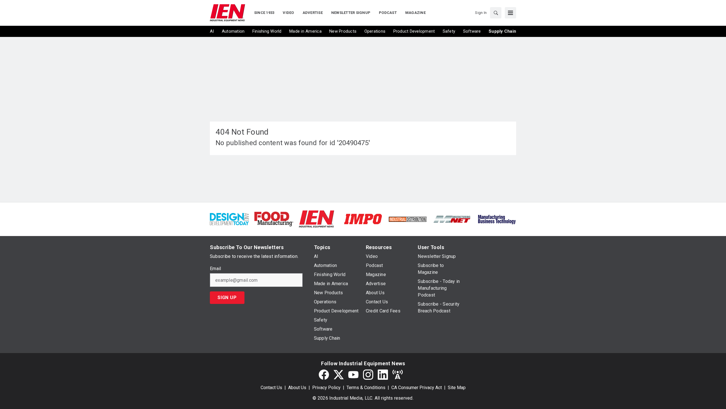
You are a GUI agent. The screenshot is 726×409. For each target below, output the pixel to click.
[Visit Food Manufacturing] (273, 218)
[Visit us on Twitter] (339, 375)
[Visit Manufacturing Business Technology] (496, 218)
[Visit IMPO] (362, 218)
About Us (297, 387)
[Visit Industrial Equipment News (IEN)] (316, 218)
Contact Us (271, 387)
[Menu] (510, 12)
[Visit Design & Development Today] (229, 218)
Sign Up (227, 297)
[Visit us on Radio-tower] (397, 375)
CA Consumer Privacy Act (416, 387)
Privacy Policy (326, 387)
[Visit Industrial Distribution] (407, 219)
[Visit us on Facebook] (324, 375)
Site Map (457, 387)
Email (215, 268)
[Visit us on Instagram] (368, 375)
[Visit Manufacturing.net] (452, 219)
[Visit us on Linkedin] (383, 375)
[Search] (495, 12)
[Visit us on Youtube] (353, 375)
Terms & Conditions (366, 387)
